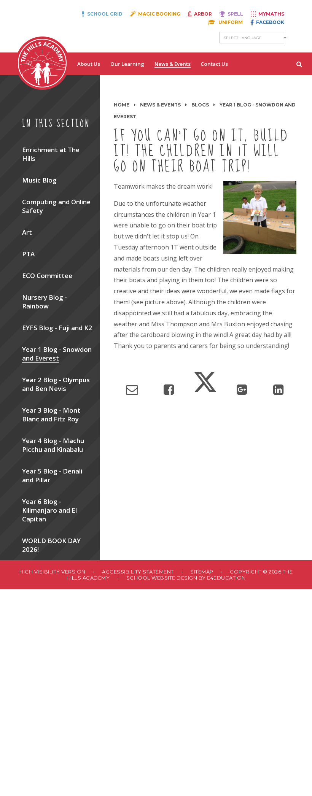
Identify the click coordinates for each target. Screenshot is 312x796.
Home (121, 105)
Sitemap (201, 572)
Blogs (200, 105)
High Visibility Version (52, 572)
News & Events (160, 105)
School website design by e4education (186, 578)
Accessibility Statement (138, 572)
